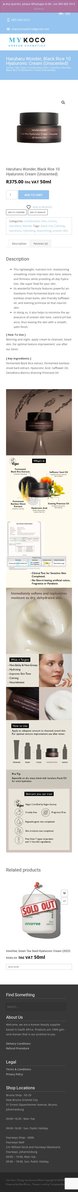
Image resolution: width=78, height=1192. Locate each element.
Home (9, 67)
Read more (13, 966)
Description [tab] (19, 243)
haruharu (15, 230)
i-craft (43, 1184)
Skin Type (20, 67)
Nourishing (44, 230)
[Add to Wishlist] (64, 893)
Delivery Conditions (18, 1043)
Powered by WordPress (18, 1184)
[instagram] (67, 14)
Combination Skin (38, 67)
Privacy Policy (14, 1074)
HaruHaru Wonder (21, 226)
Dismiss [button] (39, 8)
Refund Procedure (17, 1048)
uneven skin (60, 230)
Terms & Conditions (18, 1069)
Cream (52, 221)
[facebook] (61, 14)
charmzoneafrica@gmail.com (30, 29)
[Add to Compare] (64, 901)
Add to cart (33, 195)
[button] (65, 100)
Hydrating (29, 230)
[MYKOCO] (23, 41)
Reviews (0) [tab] (41, 243)
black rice (47, 226)
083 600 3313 (20, 20)
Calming (59, 226)
